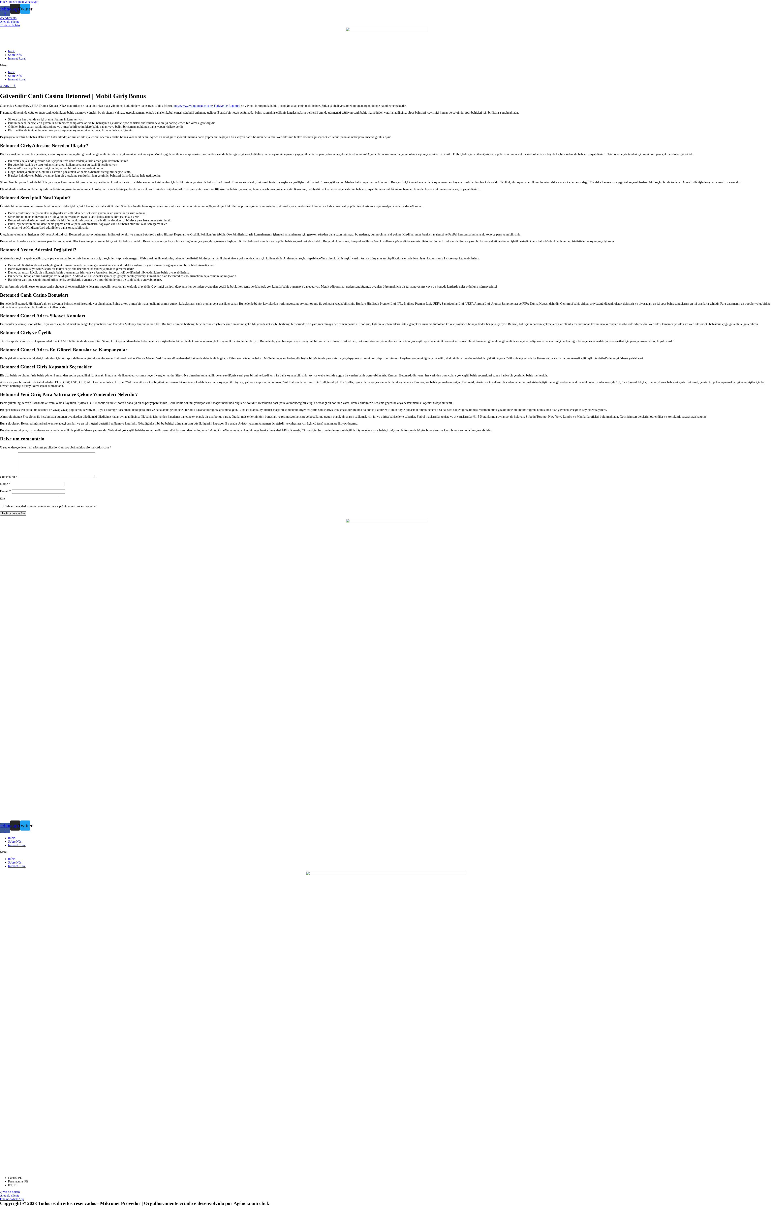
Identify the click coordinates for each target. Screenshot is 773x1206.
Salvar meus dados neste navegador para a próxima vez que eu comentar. (51, 506)
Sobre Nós (15, 55)
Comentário (8, 476)
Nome (5, 483)
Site (2, 498)
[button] (19, 1)
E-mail (5, 491)
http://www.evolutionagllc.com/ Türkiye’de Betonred (206, 105)
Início (11, 51)
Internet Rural (17, 58)
